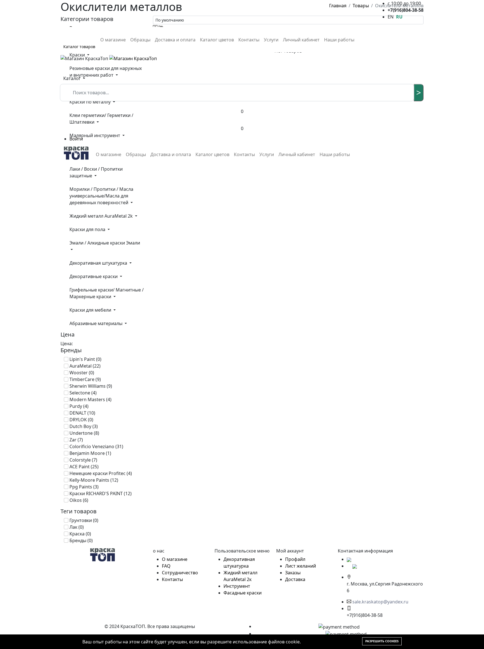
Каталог (72, 78)
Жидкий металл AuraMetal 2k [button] (101, 216)
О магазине (113, 40)
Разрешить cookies (382, 641)
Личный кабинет (301, 40)
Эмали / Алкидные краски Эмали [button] (104, 243)
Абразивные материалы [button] (96, 323)
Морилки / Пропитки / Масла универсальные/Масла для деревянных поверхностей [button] (101, 196)
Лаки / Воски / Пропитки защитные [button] (96, 172)
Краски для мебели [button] (90, 310)
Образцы (140, 40)
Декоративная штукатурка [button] (98, 263)
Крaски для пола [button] (87, 229)
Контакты (248, 40)
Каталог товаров (79, 46)
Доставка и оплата (175, 40)
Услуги (271, 40)
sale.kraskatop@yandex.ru (380, 602)
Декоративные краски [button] (94, 276)
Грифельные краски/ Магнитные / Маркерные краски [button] (106, 293)
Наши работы (339, 40)
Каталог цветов (217, 40)
